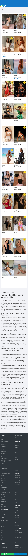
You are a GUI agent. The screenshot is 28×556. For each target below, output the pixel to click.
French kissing (4, 468)
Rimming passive (4, 489)
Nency (3, 187)
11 (24, 286)
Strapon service (4, 497)
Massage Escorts (18, 532)
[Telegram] (5, 6)
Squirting (3, 496)
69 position (3, 437)
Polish (16, 452)
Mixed (16, 438)
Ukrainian (16, 459)
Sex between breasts (5, 492)
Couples (2, 442)
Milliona (16, 120)
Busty (2, 530)
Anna (3, 53)
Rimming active (4, 487)
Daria (15, 98)
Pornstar (2, 517)
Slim (2, 537)
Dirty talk (3, 453)
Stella (3, 75)
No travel (16, 522)
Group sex (3, 475)
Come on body (4, 448)
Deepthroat (3, 451)
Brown (16, 490)
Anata (3, 232)
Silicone (16, 470)
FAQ (15, 542)
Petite (2, 534)
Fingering (3, 464)
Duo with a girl (4, 456)
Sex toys (2, 494)
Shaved (16, 507)
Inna (15, 30)
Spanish (16, 455)
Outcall (2, 513)
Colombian (17, 448)
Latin (16, 437)
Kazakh (16, 450)
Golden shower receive (5, 473)
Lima (15, 232)
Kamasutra (3, 478)
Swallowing (3, 502)
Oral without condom (5, 483)
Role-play (3, 490)
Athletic (2, 528)
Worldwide (17, 525)
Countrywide (17, 523)
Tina (3, 120)
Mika (15, 277)
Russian (16, 454)
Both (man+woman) (5, 523)
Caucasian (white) (18, 435)
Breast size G (17, 484)
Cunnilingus (3, 449)
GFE (2, 470)
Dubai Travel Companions (20, 534)
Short (16, 499)
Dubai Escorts (17, 530)
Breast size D (17, 480)
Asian (2, 545)
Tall (1, 539)
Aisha (15, 187)
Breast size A (17, 475)
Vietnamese (17, 461)
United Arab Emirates (19, 547)
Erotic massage (4, 458)
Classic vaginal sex (5, 441)
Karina (16, 142)
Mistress (2, 482)
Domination (3, 455)
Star (15, 512)
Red (15, 494)
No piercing (17, 517)
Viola (15, 254)
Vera (3, 142)
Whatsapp (8, 553)
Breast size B (17, 477)
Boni (3, 254)
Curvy (2, 532)
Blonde (16, 489)
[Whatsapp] (2, 6)
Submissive (3, 501)
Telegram (22, 553)
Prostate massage (4, 485)
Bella (3, 165)
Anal (2, 439)
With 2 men (3, 506)
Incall (2, 511)
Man (2, 522)
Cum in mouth (4, 446)
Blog (15, 540)
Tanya (3, 210)
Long (16, 502)
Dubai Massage (18, 537)
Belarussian (17, 445)
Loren (15, 75)
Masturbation (3, 480)
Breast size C (17, 478)
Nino (3, 98)
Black (16, 492)
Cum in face (3, 444)
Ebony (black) (4, 547)
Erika (3, 30)
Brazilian (16, 447)
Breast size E (17, 482)
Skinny (2, 535)
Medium (16, 500)
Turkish (16, 457)
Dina (3, 277)
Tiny (2, 541)
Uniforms (3, 504)
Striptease (3, 499)
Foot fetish (3, 466)
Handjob (2, 477)
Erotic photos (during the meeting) (6, 461)
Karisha (16, 53)
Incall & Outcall (4, 514)
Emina (16, 165)
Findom (2, 463)
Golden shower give (5, 471)
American (16, 443)
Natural (16, 468)
